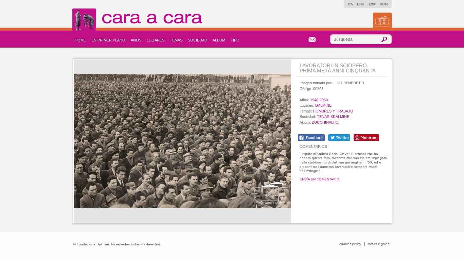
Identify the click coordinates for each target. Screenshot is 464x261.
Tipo (235, 40)
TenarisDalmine (333, 117)
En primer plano (108, 40)
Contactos (312, 39)
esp (372, 4)
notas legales (378, 244)
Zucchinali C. (325, 122)
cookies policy (350, 244)
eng (360, 4)
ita (350, 4)
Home (80, 40)
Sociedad (197, 40)
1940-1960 (319, 100)
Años (136, 40)
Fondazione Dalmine (382, 20)
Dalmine (323, 105)
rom (384, 4)
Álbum (219, 40)
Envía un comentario (319, 179)
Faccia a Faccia (152, 19)
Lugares (155, 40)
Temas (176, 40)
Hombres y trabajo (333, 111)
